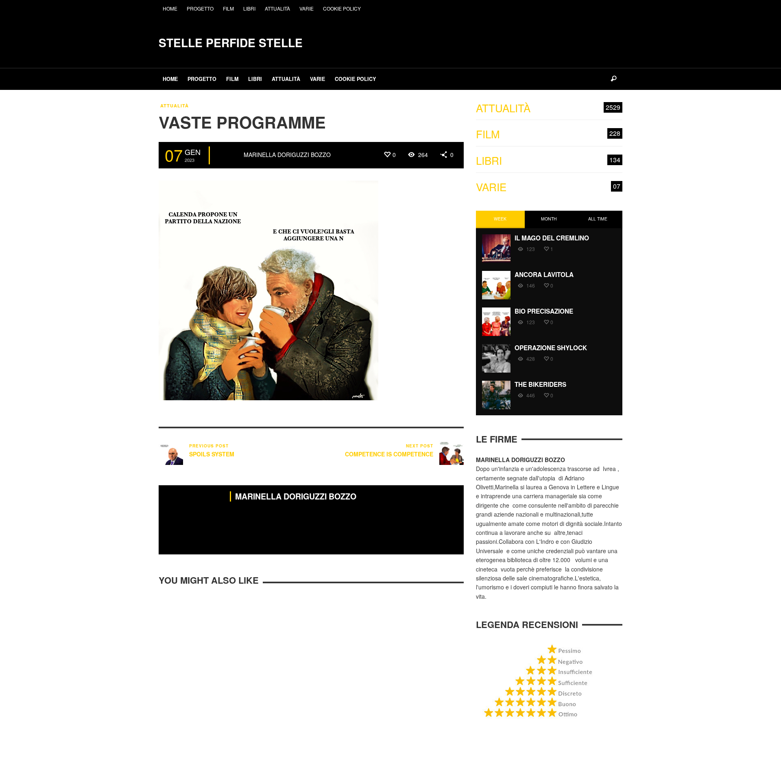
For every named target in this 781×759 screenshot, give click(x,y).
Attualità (174, 106)
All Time (597, 219)
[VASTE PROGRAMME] (268, 290)
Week (500, 219)
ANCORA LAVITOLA (544, 274)
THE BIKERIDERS (540, 384)
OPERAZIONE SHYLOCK (551, 347)
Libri (548, 160)
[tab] (500, 219)
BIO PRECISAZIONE (544, 311)
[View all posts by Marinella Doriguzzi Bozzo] (228, 155)
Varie (548, 187)
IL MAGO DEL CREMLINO (552, 237)
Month (549, 219)
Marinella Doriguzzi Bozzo (287, 154)
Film (548, 134)
